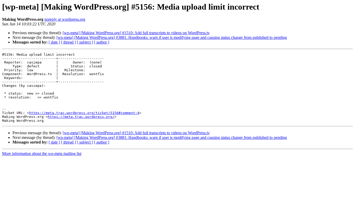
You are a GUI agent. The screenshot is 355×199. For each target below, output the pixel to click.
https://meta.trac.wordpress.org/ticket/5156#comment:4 (84, 113)
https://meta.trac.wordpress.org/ (81, 117)
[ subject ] (85, 42)
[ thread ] (68, 42)
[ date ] (54, 42)
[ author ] (101, 42)
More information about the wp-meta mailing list (41, 153)
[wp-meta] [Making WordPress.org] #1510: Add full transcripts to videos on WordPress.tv (136, 33)
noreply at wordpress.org (64, 19)
